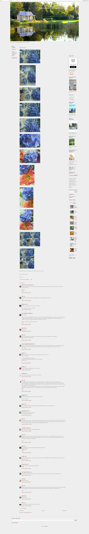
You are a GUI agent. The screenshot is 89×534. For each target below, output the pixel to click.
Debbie (23, 366)
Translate (72, 99)
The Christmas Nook (75, 206)
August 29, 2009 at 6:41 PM (26, 349)
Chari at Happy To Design (26, 313)
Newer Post (21, 510)
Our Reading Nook (75, 232)
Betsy (23, 334)
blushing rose (24, 304)
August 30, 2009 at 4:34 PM (26, 468)
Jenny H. (23, 328)
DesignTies (23, 395)
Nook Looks (75, 244)
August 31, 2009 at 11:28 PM (26, 505)
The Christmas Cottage (75, 218)
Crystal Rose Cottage (25, 427)
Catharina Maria (25, 410)
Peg (22, 418)
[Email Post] (31, 279)
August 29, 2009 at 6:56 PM (26, 363)
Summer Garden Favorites (75, 227)
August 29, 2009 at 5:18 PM (26, 300)
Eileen (23, 446)
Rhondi (23, 495)
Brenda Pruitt (24, 464)
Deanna (23, 353)
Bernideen (23, 373)
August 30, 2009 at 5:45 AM (26, 415)
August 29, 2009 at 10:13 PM (26, 400)
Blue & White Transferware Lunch (75, 239)
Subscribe (73, 66)
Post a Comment (23, 508)
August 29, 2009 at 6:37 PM (26, 340)
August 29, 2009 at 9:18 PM (26, 376)
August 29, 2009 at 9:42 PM (26, 391)
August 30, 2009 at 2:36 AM (26, 407)
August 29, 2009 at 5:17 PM (26, 292)
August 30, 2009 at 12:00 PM (26, 431)
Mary (23, 434)
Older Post (64, 510)
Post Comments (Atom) (27, 512)
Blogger (46, 526)
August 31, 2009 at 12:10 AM (26, 492)
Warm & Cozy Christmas (75, 250)
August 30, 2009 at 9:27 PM (26, 482)
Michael (72, 74)
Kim (22, 296)
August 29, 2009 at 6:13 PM (26, 331)
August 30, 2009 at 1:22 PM (26, 442)
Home (43, 510)
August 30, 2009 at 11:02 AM (26, 424)
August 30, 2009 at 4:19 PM (26, 460)
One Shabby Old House (26, 472)
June (22, 380)
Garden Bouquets (74, 203)
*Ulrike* (23, 456)
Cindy (23, 502)
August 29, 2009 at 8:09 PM (26, 369)
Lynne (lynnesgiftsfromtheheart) (27, 343)
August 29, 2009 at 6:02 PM (26, 324)
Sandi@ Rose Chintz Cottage (27, 284)
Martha (23, 404)
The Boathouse (75, 211)
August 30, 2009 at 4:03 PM (26, 452)
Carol (23, 478)
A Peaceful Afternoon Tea (75, 223)
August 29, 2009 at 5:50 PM (26, 309)
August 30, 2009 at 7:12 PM (26, 475)
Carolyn (72, 72)
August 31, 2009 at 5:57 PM (26, 499)
